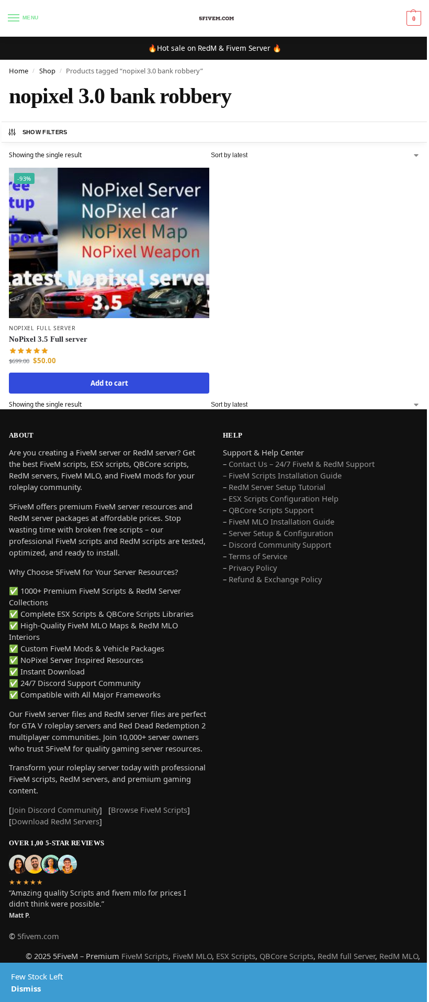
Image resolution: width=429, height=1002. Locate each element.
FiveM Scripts (144, 956)
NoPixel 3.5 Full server (48, 339)
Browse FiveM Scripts (149, 809)
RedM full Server (346, 956)
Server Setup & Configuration (280, 533)
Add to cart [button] (109, 383)
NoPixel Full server (42, 328)
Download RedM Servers (55, 821)
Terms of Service (258, 556)
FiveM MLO (192, 956)
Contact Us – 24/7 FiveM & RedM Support (302, 464)
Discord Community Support (280, 544)
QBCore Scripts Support (271, 510)
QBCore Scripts (286, 956)
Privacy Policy (253, 567)
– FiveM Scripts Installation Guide (282, 475)
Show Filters (44, 132)
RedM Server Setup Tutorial (277, 487)
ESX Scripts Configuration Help (283, 498)
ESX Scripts (235, 956)
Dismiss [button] (26, 988)
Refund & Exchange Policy (275, 579)
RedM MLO (398, 956)
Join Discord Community (55, 809)
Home (18, 70)
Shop (47, 70)
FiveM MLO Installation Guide (281, 521)
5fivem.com (38, 936)
